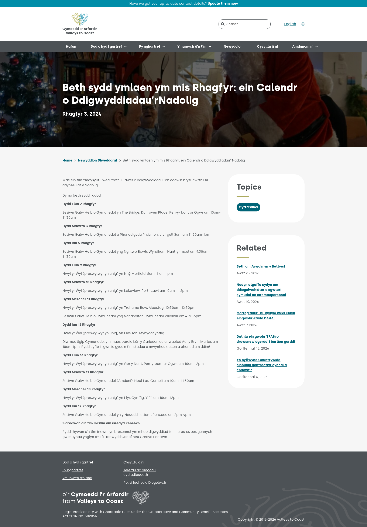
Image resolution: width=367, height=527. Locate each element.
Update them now (223, 3)
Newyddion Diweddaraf (97, 160)
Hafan (71, 46)
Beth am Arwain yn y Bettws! (261, 266)
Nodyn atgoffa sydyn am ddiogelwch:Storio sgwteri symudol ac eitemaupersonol (261, 290)
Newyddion (233, 46)
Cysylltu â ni (267, 46)
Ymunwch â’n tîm (191, 46)
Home (67, 160)
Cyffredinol (248, 207)
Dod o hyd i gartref (106, 46)
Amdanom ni (302, 46)
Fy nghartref (149, 46)
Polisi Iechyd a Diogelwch (144, 482)
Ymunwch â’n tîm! (77, 478)
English (290, 24)
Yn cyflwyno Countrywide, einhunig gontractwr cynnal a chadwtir (262, 365)
